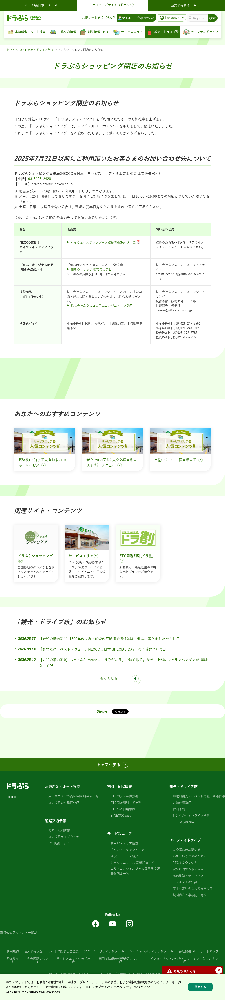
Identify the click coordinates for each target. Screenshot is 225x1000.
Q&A (108, 17)
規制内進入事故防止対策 (190, 895)
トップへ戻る (108, 765)
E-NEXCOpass (121, 815)
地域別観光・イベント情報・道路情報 (199, 796)
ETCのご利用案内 (123, 809)
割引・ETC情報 (119, 786)
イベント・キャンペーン (127, 849)
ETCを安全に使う (185, 862)
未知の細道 (180, 802)
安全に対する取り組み (188, 869)
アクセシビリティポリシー (102, 951)
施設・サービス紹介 (124, 856)
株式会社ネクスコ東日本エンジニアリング (100, 305)
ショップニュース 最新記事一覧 (132, 862)
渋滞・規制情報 (59, 830)
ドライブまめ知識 (185, 882)
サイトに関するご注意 (63, 951)
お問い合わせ (91, 17)
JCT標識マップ (58, 843)
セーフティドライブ (185, 840)
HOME (12, 797)
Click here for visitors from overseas (33, 992)
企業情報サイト (182, 5)
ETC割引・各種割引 (124, 796)
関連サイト (12, 960)
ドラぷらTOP (15, 49)
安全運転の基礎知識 (186, 849)
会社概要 (185, 951)
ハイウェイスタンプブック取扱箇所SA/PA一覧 (103, 242)
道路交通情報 (55, 821)
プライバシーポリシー (113, 987)
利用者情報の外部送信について (120, 958)
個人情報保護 (33, 951)
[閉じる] (218, 970)
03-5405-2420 (39, 179)
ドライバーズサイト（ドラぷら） (112, 4)
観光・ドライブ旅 (39, 49)
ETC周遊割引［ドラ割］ (127, 802)
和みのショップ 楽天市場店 (90, 269)
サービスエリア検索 (124, 843)
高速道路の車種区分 (62, 802)
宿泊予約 (179, 809)
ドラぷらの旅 (182, 822)
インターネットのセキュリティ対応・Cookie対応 (184, 958)
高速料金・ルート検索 (62, 786)
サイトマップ (209, 951)
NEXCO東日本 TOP (38, 5)
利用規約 (13, 951)
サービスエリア (119, 833)
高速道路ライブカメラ (63, 836)
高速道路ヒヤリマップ (188, 875)
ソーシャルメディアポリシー (150, 951)
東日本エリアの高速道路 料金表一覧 (73, 796)
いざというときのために (190, 856)
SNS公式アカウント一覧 (17, 932)
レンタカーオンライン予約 (191, 815)
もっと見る (109, 678)
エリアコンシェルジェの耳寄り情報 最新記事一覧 (135, 871)
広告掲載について (37, 960)
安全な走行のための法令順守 (193, 888)
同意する (200, 986)
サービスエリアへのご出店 (73, 960)
